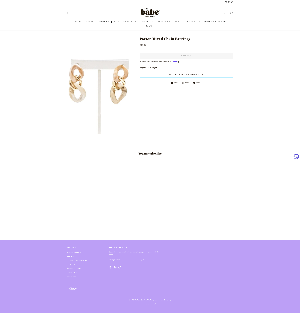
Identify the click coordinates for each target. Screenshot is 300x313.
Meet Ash (70, 256)
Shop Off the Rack (83, 22)
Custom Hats (130, 22)
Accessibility (71, 276)
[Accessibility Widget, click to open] (296, 156)
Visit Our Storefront (74, 252)
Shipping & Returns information (186, 75)
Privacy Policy (72, 272)
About (177, 22)
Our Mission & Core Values (77, 260)
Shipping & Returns (74, 268)
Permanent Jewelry (109, 22)
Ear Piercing (163, 22)
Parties (150, 26)
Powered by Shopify (150, 304)
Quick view (87, 217)
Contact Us (71, 264)
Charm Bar (147, 22)
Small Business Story (215, 22)
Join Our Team (193, 22)
